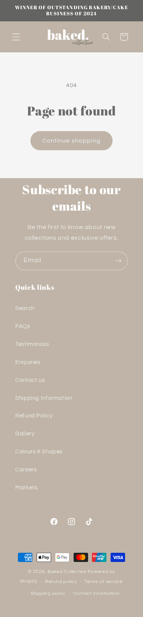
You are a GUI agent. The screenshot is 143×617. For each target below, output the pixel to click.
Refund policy (61, 582)
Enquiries (27, 362)
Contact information (96, 593)
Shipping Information (43, 398)
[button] (16, 36)
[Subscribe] (118, 261)
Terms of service (103, 582)
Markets (26, 487)
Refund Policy (33, 416)
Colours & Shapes (39, 452)
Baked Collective (67, 572)
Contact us (30, 380)
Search (25, 308)
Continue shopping (71, 141)
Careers (26, 469)
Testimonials (32, 344)
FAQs (22, 326)
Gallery (24, 434)
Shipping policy (48, 593)
